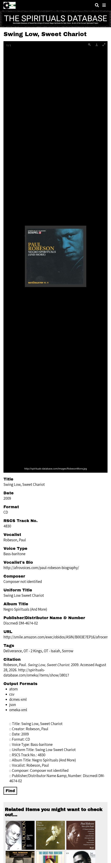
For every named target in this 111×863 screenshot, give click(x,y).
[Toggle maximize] (104, 44)
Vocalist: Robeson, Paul (30, 765)
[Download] (96, 44)
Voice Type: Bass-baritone (32, 744)
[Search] (97, 5)
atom (13, 689)
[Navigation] (104, 5)
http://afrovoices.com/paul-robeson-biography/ (41, 567)
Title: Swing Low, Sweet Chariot (37, 723)
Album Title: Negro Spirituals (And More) (44, 760)
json (12, 704)
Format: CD (21, 739)
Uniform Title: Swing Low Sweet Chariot (44, 749)
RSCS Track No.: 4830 (28, 754)
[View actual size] (89, 44)
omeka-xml (18, 709)
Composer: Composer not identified (40, 770)
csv (11, 694)
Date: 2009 (20, 734)
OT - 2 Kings (33, 650)
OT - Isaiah (52, 650)
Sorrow (67, 650)
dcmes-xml (18, 699)
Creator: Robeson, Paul (30, 728)
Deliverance (12, 650)
